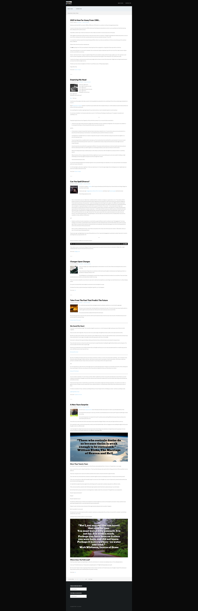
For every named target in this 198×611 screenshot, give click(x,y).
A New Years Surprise (79, 404)
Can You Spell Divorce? (79, 181)
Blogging (76, 251)
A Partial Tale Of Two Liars (75, 320)
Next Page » (90, 579)
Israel (79, 251)
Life (75, 290)
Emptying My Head (78, 80)
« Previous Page (71, 579)
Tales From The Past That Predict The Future (89, 300)
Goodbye (90, 186)
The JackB (74, 3)
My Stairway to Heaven (77, 105)
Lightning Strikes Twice (74, 391)
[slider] (125, 244)
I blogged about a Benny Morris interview (94, 190)
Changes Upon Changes (80, 261)
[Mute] (123, 243)
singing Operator (88, 409)
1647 (86, 579)
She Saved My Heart (74, 351)
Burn (71, 98)
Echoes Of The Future (74, 371)
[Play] (71, 243)
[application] (99, 244)
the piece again (112, 190)
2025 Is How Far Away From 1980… (85, 20)
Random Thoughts (78, 69)
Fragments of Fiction (78, 394)
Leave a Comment (85, 22)
